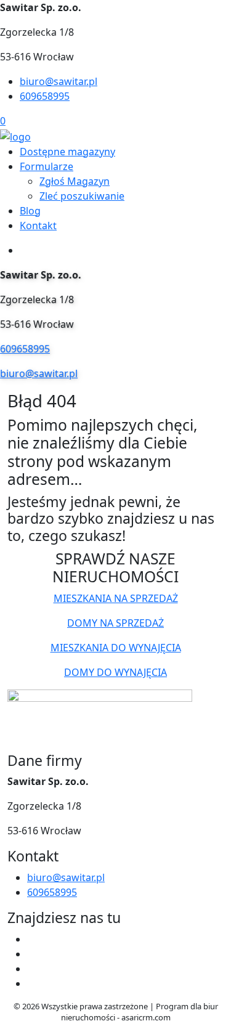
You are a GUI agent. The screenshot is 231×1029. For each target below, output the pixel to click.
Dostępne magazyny (67, 151)
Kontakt (38, 225)
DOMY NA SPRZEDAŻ (115, 623)
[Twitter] (32, 954)
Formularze (46, 166)
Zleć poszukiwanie (81, 196)
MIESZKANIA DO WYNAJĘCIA (116, 647)
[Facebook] (32, 939)
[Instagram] (32, 983)
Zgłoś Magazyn (74, 181)
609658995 (45, 96)
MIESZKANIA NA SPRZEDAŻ (116, 598)
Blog (30, 211)
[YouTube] (32, 968)
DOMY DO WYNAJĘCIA (115, 672)
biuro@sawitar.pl (58, 81)
